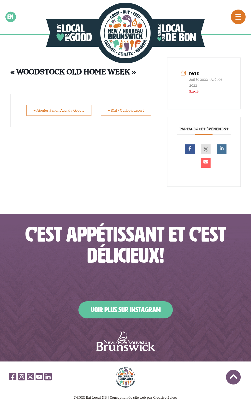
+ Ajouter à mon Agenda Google (59, 110)
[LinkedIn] (221, 149)
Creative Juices (165, 397)
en (10, 16)
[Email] (206, 163)
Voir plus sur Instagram (126, 310)
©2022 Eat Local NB (90, 397)
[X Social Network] (206, 149)
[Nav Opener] (238, 17)
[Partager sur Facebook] (190, 149)
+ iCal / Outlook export (126, 110)
